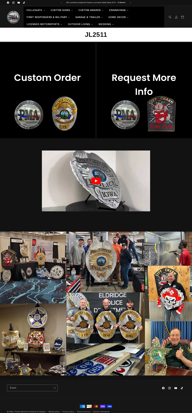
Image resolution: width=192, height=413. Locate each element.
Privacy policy (68, 411)
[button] (170, 17)
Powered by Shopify (37, 411)
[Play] (96, 180)
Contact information (101, 411)
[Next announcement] (130, 2)
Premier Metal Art (21, 411)
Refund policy (54, 411)
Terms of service (83, 411)
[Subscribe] (54, 388)
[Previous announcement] (61, 2)
